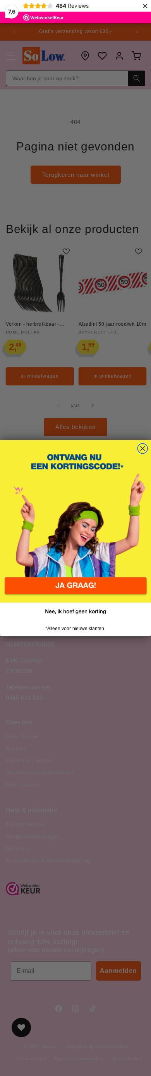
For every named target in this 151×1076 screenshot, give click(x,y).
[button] (75, 590)
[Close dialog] (142, 448)
